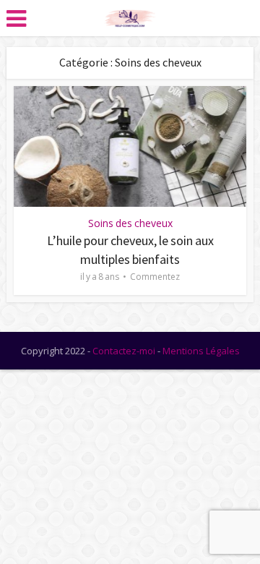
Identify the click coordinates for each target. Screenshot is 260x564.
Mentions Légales (201, 350)
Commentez (155, 276)
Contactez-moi (123, 350)
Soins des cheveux (130, 223)
